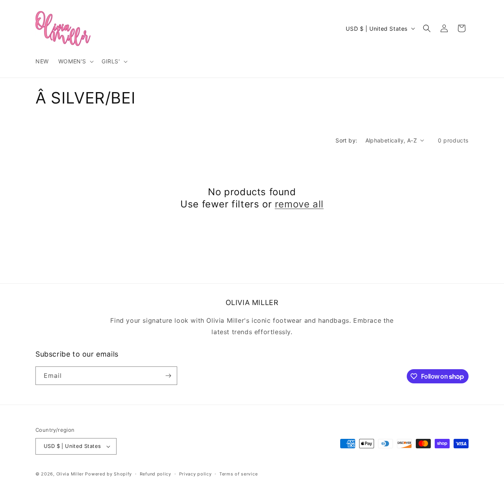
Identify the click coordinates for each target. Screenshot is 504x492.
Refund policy (155, 474)
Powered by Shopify (108, 474)
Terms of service (238, 474)
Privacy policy (195, 474)
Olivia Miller (70, 474)
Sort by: (346, 140)
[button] (75, 61)
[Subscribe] (168, 375)
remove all (299, 204)
